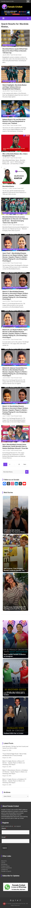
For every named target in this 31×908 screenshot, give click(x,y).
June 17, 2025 (6, 416)
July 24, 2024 (5, 55)
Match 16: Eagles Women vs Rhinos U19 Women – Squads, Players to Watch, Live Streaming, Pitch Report (13, 762)
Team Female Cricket (15, 55)
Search (27, 472)
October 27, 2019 (6, 224)
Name (4, 828)
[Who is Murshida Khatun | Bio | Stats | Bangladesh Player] (15, 143)
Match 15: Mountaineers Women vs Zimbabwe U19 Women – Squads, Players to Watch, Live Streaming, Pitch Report (15, 771)
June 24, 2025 (6, 339)
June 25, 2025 (6, 301)
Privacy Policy (5, 866)
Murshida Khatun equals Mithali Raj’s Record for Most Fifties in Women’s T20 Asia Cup (14, 51)
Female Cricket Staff (18, 188)
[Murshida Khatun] (15, 175)
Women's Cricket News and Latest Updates (15, 213)
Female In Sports (6, 871)
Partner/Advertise (6, 868)
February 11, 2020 (7, 188)
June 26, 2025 (6, 263)
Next (25, 464)
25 (19, 464)
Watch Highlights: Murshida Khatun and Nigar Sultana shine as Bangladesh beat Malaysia (14, 87)
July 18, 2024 (5, 157)
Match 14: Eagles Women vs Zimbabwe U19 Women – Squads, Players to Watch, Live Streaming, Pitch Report (14, 780)
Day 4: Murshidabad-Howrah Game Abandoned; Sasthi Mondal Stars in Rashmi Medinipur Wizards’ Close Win (15, 446)
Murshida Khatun (8, 186)
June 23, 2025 (6, 377)
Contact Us (4, 869)
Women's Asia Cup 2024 (9, 45)
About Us (4, 861)
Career (3, 862)
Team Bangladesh (8, 182)
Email (4, 837)
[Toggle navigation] (3, 18)
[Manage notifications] (4, 903)
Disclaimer (4, 864)
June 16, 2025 (6, 450)
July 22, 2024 (5, 125)
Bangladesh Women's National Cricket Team (14, 149)
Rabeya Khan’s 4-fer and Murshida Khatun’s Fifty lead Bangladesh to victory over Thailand (13, 121)
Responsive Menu (28, 1)
